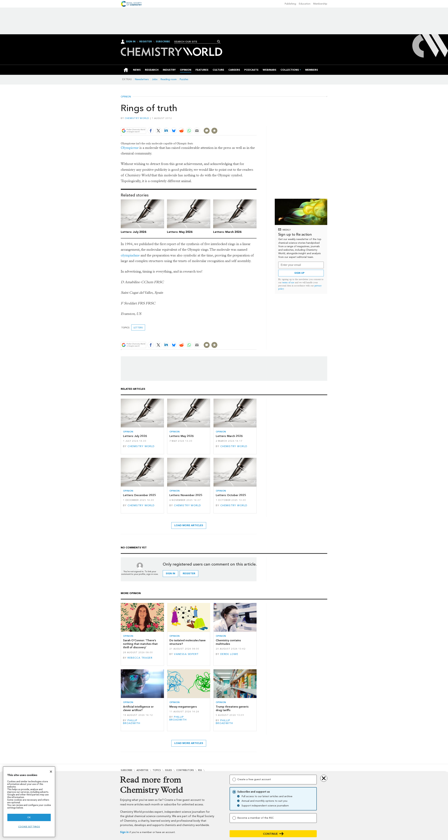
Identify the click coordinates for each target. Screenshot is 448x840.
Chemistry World (137, 118)
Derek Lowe (229, 654)
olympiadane (130, 255)
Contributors (185, 770)
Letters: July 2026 (133, 232)
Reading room (169, 79)
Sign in (124, 832)
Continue (270, 833)
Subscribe (163, 41)
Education (304, 3)
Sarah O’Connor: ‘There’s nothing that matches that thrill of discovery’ (140, 644)
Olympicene (130, 148)
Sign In (130, 41)
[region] (29, 801)
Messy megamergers (183, 706)
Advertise (142, 770)
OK (29, 817)
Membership (320, 3)
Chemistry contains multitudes (228, 642)
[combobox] (196, 41)
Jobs (155, 79)
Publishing (290, 3)
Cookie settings (29, 826)
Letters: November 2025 (185, 495)
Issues (168, 770)
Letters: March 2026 (227, 232)
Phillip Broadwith (131, 722)
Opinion (126, 96)
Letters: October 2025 (231, 495)
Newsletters (142, 79)
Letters (138, 327)
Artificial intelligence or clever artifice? (138, 708)
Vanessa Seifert (186, 654)
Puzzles (184, 79)
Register (145, 41)
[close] (256, 122)
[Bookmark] (214, 131)
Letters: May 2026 (179, 232)
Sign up (299, 272)
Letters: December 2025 (139, 495)
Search (218, 41)
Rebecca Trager (140, 657)
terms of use (288, 282)
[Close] (51, 771)
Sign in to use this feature (239, 122)
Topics (157, 770)
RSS (200, 770)
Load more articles (188, 525)
